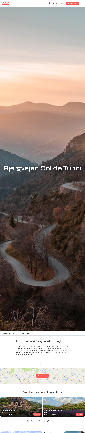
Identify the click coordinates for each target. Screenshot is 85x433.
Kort (14, 333)
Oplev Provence (26, 333)
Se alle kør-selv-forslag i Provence (42, 421)
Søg (52, 3)
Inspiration (6, 333)
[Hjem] (5, 3)
